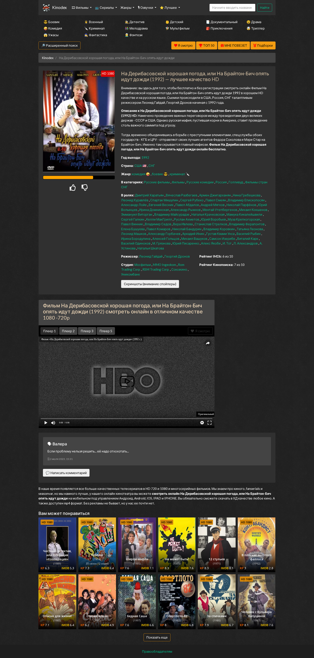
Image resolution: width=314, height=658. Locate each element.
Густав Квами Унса (220, 234)
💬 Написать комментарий (66, 473)
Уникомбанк (130, 274)
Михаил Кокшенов (253, 210)
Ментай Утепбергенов (220, 210)
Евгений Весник (161, 205)
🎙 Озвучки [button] (146, 7)
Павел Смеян (216, 200)
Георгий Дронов (177, 256)
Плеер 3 (87, 331)
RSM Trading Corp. (156, 269)
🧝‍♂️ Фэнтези (133, 35)
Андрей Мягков (213, 205)
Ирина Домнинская (154, 210)
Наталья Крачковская (208, 214)
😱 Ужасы (51, 35)
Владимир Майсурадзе (172, 214)
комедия (139, 174)
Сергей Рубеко (192, 200)
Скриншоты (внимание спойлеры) (150, 284)
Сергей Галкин (133, 219)
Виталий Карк (248, 238)
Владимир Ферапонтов (247, 224)
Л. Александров (245, 243)
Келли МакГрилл (159, 219)
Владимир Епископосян (246, 200)
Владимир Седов (158, 224)
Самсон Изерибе (222, 238)
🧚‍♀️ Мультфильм (177, 28)
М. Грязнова (161, 243)
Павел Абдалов (187, 205)
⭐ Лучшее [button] (169, 7)
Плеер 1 (49, 331)
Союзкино (179, 269)
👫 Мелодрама (136, 28)
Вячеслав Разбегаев (182, 195)
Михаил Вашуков (194, 238)
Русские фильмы (157, 182)
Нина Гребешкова (247, 195)
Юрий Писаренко (186, 243)
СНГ (151, 165)
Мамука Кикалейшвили (244, 214)
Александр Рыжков (186, 210)
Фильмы (178, 182)
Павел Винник (132, 224)
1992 (145, 157)
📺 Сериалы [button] (104, 7)
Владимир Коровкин (219, 229)
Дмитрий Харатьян (149, 195)
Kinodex (59, 7)
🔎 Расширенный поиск (59, 45)
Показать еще (157, 637)
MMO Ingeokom (165, 265)
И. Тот (227, 243)
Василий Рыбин (248, 234)
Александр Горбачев (164, 234)
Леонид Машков (134, 234)
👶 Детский (174, 22)
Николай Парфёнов (241, 205)
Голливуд (236, 182)
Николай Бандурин (187, 229)
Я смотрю (202, 331)
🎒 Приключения (219, 28)
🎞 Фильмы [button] (80, 7)
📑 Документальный (220, 22)
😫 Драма (254, 22)
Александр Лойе (134, 205)
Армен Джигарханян (215, 195)
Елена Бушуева (133, 229)
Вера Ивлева (183, 224)
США (138, 165)
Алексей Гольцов (166, 238)
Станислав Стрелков (211, 224)
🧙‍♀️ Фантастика (95, 35)
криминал (178, 174)
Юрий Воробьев (213, 219)
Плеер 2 (68, 331)
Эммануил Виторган (137, 214)
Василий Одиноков (136, 243)
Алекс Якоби (211, 243)
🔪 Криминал (94, 28)
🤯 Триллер (256, 28)
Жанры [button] (126, 7)
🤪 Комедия (53, 28)
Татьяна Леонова (250, 229)
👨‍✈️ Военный (93, 22)
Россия (221, 182)
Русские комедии (200, 182)
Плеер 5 (106, 331)
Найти (264, 7)
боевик (158, 174)
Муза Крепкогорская (244, 219)
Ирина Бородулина (136, 238)
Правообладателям (157, 651)
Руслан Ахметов (187, 219)
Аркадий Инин (193, 234)
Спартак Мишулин (164, 200)
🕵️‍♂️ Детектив (134, 22)
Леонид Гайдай (151, 256)
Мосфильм (142, 265)
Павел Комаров (159, 229)
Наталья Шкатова (150, 248)
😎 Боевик (52, 22)
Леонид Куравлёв (135, 200)
